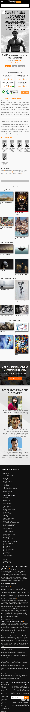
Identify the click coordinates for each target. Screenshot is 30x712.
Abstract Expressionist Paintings (10, 493)
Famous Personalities (8, 533)
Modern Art (5, 482)
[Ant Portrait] (7, 264)
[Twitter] (22, 700)
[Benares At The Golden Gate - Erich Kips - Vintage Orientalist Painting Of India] (21, 226)
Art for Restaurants (7, 550)
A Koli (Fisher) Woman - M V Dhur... (20, 301)
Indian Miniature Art (7, 481)
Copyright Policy (4, 696)
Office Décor (6, 559)
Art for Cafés (6, 553)
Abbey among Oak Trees (5, 254)
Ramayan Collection (7, 528)
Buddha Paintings (7, 500)
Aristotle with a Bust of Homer (21, 274)
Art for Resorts (6, 552)
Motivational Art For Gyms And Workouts (14, 172)
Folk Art (5, 484)
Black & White (8, 170)
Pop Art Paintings (7, 487)
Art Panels (5, 497)
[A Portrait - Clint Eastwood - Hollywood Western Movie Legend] (21, 309)
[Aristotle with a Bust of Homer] (21, 266)
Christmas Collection (8, 527)
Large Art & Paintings (8, 531)
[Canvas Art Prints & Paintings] (19, 608)
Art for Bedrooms (7, 545)
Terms (2, 695)
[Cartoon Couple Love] (21, 326)
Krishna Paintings (7, 499)
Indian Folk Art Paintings (8, 525)
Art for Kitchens (6, 546)
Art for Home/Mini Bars (8, 549)
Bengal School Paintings (8, 513)
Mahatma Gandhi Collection (9, 509)
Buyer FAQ (3, 690)
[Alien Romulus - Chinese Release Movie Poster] (21, 202)
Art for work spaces (7, 555)
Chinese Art (6, 516)
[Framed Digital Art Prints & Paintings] (23, 621)
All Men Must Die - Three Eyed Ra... (21, 255)
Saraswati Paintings (7, 508)
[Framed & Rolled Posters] (16, 598)
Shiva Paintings (6, 502)
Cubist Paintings (7, 473)
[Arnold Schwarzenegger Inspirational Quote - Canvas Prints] (15, 31)
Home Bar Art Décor (6, 172)
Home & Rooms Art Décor (20, 170)
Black (2, 170)
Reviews (3, 692)
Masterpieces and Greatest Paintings (11, 522)
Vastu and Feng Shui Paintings (10, 539)
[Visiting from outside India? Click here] (9, 568)
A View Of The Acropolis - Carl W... (6, 202)
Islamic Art (5, 478)
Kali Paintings (6, 537)
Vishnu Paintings (7, 503)
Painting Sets (6, 530)
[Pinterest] (28, 700)
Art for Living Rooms (8, 543)
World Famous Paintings (8, 518)
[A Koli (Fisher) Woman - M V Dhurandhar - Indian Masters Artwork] (21, 290)
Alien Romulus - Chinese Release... (20, 213)
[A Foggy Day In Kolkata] (7, 284)
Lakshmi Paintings (7, 506)
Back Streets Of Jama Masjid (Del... (6, 227)
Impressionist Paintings (8, 476)
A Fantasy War (3, 331)
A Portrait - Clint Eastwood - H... (21, 315)
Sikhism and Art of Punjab (9, 534)
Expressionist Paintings (8, 475)
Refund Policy (4, 693)
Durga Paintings (6, 536)
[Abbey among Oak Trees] (7, 248)
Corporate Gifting (7, 561)
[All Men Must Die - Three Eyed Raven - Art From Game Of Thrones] (21, 249)
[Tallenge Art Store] (15, 1)
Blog (2, 705)
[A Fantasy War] (7, 326)
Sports (19, 173)
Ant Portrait (2, 270)
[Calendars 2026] (10, 586)
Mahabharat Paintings (8, 521)
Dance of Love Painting (4, 350)
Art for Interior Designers (9, 562)
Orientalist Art (6, 485)
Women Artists (6, 519)
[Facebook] (24, 700)
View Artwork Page (14, 62)
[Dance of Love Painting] (7, 342)
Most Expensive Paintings (9, 524)
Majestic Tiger (18, 354)
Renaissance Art (7, 490)
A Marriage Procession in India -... (6, 316)
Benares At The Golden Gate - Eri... (21, 238)
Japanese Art (6, 512)
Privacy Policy (4, 698)
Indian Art (5, 479)
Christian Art (6, 515)
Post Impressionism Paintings (10, 488)
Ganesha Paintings (7, 505)
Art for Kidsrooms (7, 548)
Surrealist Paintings (7, 491)
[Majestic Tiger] (21, 344)
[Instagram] (26, 700)
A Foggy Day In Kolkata (4, 289)
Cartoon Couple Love (19, 332)
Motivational (16, 172)
